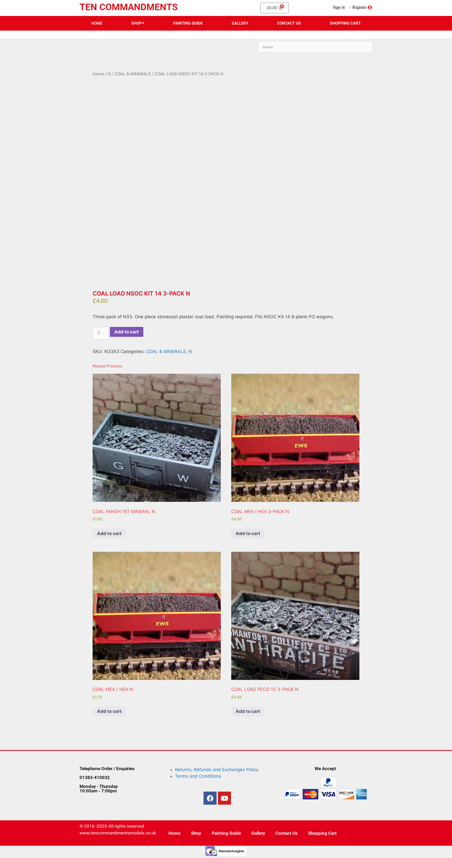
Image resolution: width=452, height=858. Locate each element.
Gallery (240, 23)
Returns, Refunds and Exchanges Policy (216, 769)
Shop (136, 23)
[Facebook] (210, 798)
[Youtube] (224, 798)
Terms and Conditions (198, 776)
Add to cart (126, 331)
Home (96, 23)
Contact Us (289, 23)
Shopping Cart (345, 23)
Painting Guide (188, 23)
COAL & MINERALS (133, 73)
